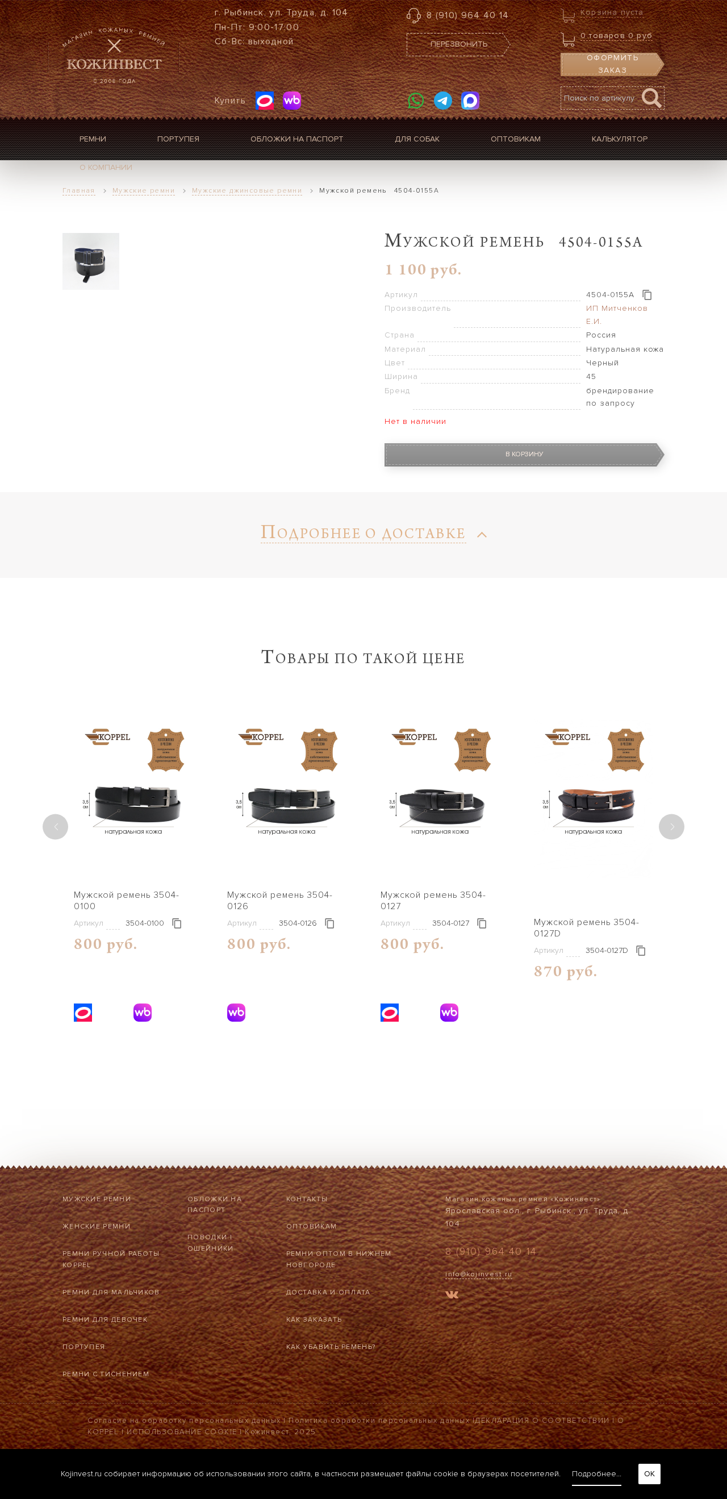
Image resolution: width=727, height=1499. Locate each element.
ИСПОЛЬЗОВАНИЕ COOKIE (182, 1431)
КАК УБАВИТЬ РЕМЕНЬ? (331, 1347)
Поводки (207, 1237)
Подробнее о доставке (363, 535)
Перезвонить (459, 44)
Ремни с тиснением (105, 1374)
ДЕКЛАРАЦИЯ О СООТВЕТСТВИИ (542, 1420)
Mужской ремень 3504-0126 (280, 900)
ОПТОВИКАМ (311, 1226)
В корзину (524, 454)
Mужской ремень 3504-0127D (587, 928)
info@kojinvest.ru (478, 1274)
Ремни (93, 139)
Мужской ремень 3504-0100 (126, 900)
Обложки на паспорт (297, 139)
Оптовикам (516, 139)
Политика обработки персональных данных (379, 1420)
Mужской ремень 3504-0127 (433, 900)
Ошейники (210, 1248)
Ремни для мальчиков (111, 1292)
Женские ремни (96, 1226)
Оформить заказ (613, 64)
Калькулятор (619, 139)
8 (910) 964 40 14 (468, 15)
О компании (106, 167)
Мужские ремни (96, 1199)
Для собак (417, 139)
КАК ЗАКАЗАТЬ (314, 1319)
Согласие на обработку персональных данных (184, 1420)
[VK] (451, 1296)
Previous (55, 826)
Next (671, 826)
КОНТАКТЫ (307, 1199)
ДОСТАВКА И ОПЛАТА (328, 1292)
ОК (649, 1474)
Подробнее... (596, 1474)
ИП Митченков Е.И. (617, 314)
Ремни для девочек (105, 1319)
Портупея (178, 139)
